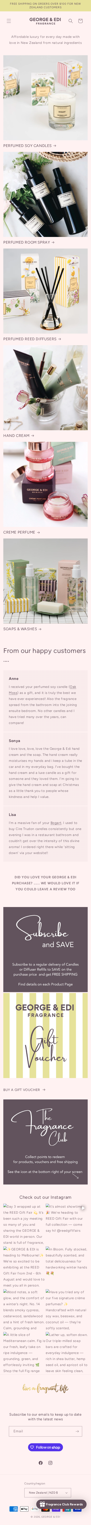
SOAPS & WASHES (20, 629)
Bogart (56, 823)
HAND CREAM (16, 435)
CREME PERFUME (19, 532)
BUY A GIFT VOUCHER (21, 1090)
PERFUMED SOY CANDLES (27, 145)
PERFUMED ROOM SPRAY (26, 242)
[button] (9, 21)
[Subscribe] (77, 1431)
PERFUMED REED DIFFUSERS (30, 339)
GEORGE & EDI (50, 1516)
